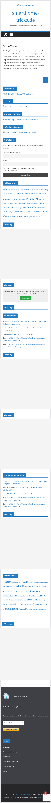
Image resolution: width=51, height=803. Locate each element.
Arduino (23, 190)
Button (36, 190)
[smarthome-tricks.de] (5, 34)
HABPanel (42, 194)
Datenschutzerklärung (10, 752)
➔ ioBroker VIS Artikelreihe (24, 94)
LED (15, 204)
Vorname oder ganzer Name (12, 152)
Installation (21, 199)
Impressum (6, 747)
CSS (39, 190)
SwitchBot (5, 212)
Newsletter (6, 757)
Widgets (29, 217)
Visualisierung (11, 216)
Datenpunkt (14, 194)
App (19, 189)
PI (16, 207)
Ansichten (14, 190)
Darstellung (44, 190)
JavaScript (10, 204)
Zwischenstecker (41, 216)
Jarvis (5, 204)
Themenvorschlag (8, 766)
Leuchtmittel (22, 204)
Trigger (36, 212)
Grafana (35, 194)
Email (5, 160)
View (40, 212)
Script (19, 207)
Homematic (6, 199)
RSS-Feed (6, 771)
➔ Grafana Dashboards (26, 107)
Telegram (12, 212)
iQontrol (41, 199)
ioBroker (32, 199)
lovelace (29, 204)
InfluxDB (13, 199)
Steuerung (42, 207)
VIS (45, 211)
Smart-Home (33, 207)
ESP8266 (22, 193)
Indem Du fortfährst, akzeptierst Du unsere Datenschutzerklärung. (19, 169)
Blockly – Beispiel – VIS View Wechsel (20, 334)
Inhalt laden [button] (26, 298)
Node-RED (6, 207)
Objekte (12, 207)
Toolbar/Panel (27, 212)
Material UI (36, 204)
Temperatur (19, 212)
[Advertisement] (25, 254)
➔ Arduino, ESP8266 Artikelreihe (26, 120)
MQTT (43, 204)
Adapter (7, 189)
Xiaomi (35, 217)
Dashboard (7, 194)
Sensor (24, 207)
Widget (22, 216)
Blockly (29, 189)
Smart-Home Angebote (10, 761)
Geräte (29, 194)
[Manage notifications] (45, 793)
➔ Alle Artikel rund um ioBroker (26, 132)
